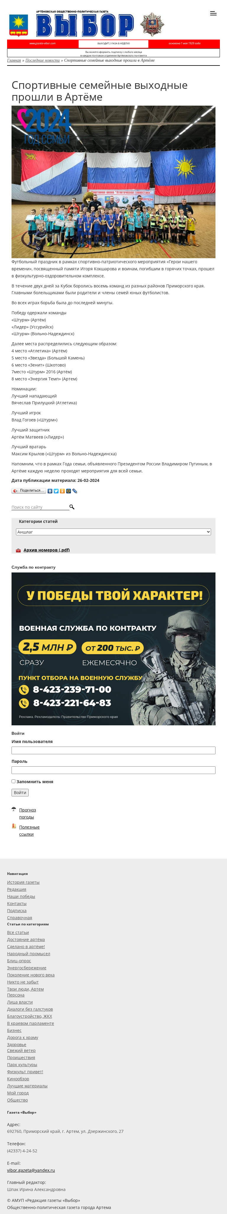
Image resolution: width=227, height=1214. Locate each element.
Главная (14, 60)
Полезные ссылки (29, 830)
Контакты (17, 903)
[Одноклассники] (62, 489)
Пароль (19, 761)
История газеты (23, 882)
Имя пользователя (32, 741)
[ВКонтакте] (50, 489)
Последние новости (42, 60)
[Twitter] (56, 489)
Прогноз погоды (27, 813)
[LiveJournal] (75, 489)
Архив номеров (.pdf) (47, 550)
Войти (20, 792)
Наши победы (21, 896)
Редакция (16, 889)
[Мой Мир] (69, 489)
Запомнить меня (35, 781)
